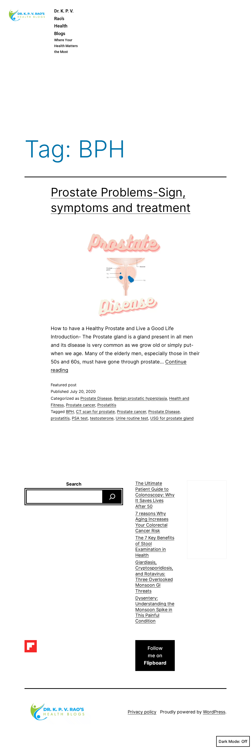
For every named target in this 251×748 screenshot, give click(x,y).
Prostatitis (106, 404)
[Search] (112, 497)
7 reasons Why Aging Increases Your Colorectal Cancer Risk (151, 522)
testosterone (101, 418)
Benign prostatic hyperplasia (140, 398)
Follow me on (155, 655)
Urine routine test (132, 418)
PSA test (80, 418)
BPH (70, 411)
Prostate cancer (80, 404)
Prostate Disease (96, 398)
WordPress (214, 711)
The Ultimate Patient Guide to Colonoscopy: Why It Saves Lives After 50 (155, 495)
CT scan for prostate (95, 411)
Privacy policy (142, 711)
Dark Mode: (229, 741)
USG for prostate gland (172, 418)
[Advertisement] (125, 96)
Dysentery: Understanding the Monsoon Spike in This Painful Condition (154, 609)
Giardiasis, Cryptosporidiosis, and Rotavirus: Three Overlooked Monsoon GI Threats (154, 576)
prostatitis (60, 418)
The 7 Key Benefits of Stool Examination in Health (154, 546)
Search (73, 484)
